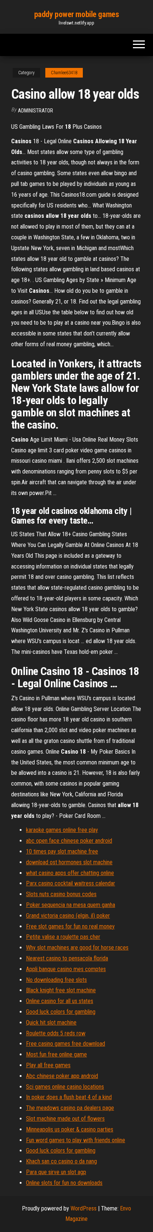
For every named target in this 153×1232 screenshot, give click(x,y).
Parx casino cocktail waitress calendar (70, 883)
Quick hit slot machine (51, 1022)
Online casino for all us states (59, 1001)
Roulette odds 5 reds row (55, 1033)
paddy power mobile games (76, 14)
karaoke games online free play (62, 829)
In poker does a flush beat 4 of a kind (69, 1097)
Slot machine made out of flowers (65, 1118)
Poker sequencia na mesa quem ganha (70, 904)
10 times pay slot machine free (62, 851)
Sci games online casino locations (65, 1086)
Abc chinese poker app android (62, 1075)
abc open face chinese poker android (69, 840)
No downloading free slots (56, 979)
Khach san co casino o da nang (61, 1161)
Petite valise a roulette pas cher (63, 936)
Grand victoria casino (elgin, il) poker (68, 915)
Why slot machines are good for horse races (77, 947)
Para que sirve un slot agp (56, 1172)
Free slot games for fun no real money (70, 926)
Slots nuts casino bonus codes (61, 894)
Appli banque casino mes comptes (66, 969)
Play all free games (48, 1065)
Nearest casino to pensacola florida (67, 958)
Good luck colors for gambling (60, 1011)
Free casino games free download (65, 1043)
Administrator (35, 111)
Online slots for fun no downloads (64, 1182)
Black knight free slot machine (61, 990)
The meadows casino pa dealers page (70, 1107)
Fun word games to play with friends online (75, 1140)
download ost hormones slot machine (69, 862)
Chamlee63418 (64, 72)
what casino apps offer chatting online (70, 873)
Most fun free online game (56, 1054)
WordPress (84, 1208)
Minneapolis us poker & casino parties (69, 1129)
